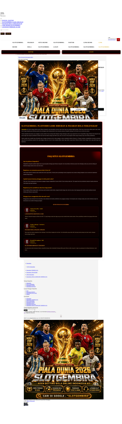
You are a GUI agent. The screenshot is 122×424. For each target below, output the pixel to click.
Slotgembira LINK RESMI (31, 272)
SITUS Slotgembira (31, 266)
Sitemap (28, 294)
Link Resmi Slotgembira (11, 25)
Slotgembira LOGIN (30, 285)
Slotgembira (24, 129)
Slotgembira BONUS (30, 292)
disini (102, 91)
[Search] (118, 39)
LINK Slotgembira (30, 274)
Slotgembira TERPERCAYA (32, 270)
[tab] (22, 117)
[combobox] (114, 38)
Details (22, 118)
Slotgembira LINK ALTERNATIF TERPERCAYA (36, 276)
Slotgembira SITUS (30, 303)
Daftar (8, 33)
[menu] (61, 44)
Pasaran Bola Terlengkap (12, 23)
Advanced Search (112, 39)
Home (18, 54)
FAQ (27, 290)
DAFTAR (30, 52)
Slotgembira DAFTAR (31, 286)
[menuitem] (17, 44)
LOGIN (91, 52)
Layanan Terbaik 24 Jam (11, 27)
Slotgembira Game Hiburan (12, 22)
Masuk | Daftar (8, 20)
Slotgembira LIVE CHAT (31, 293)
